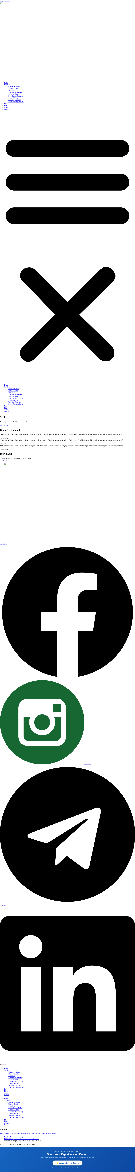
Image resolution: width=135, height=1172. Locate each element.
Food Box (11, 90)
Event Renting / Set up (16, 102)
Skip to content (5, 1)
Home (6, 83)
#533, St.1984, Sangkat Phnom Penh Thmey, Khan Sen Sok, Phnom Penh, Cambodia (28, 1133)
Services (7, 85)
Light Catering (13, 98)
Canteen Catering (14, 86)
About (6, 107)
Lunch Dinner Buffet (15, 92)
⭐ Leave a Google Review (67, 1163)
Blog (5, 105)
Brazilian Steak (13, 94)
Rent (5, 103)
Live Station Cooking (15, 96)
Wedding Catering (14, 100)
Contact (6, 109)
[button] (67, 247)
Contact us (3, 460)
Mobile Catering (13, 88)
